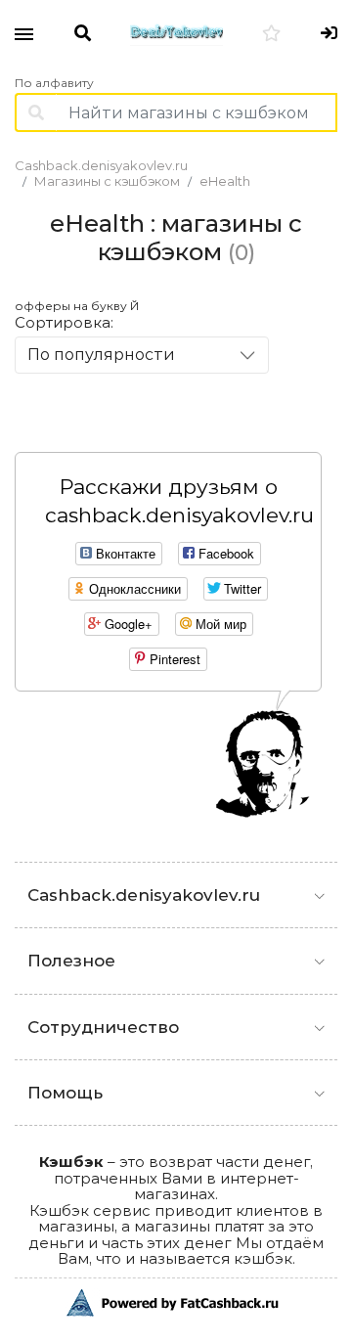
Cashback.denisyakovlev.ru (101, 165)
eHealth (224, 181)
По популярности (101, 354)
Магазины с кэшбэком (107, 181)
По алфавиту (54, 83)
